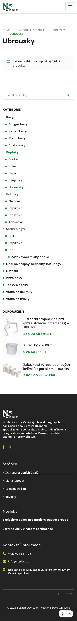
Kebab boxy (18, 131)
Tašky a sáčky (17, 285)
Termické (16, 222)
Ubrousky (16, 187)
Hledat (68, 95)
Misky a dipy (15, 229)
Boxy (10, 117)
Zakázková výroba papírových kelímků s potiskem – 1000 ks (46, 367)
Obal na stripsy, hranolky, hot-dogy (33, 264)
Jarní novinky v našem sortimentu (28, 529)
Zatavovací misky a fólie (30, 257)
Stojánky (15, 180)
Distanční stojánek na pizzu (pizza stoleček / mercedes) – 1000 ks (46, 323)
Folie (12, 166)
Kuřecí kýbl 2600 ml (38, 345)
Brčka (13, 159)
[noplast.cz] (10, 7)
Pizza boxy (14, 278)
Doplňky (59, 30)
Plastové (15, 215)
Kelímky (12, 194)
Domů (7, 30)
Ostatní (12, 271)
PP (11, 250)
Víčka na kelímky (19, 292)
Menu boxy (17, 138)
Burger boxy (18, 124)
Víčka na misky (18, 299)
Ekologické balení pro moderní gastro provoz (35, 520)
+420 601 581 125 (19, 553)
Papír (13, 173)
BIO (11, 236)
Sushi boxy (17, 145)
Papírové (15, 208)
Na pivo (14, 201)
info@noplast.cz (19, 561)
